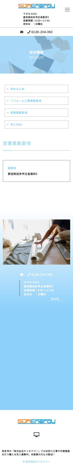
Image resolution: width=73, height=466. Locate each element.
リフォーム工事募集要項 (25, 100)
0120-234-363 (42, 32)
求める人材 (17, 89)
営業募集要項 (18, 112)
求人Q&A (16, 124)
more (55, 298)
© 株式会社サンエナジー (36, 461)
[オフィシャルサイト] (36, 435)
